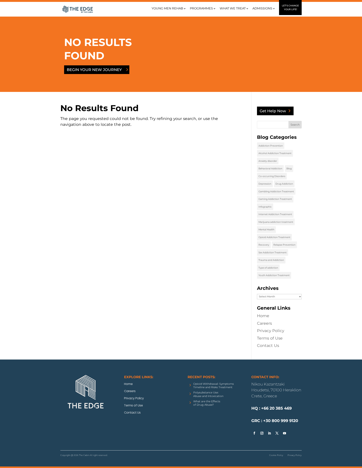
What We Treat (233, 8)
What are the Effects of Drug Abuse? (206, 403)
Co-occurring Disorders (271, 176)
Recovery (263, 244)
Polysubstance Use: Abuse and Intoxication (208, 394)
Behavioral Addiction (270, 168)
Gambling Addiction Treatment (276, 191)
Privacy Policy (270, 330)
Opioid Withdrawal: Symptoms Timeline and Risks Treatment (213, 385)
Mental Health (266, 229)
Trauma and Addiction (271, 260)
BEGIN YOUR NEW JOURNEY (94, 69)
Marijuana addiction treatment (275, 222)
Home (263, 315)
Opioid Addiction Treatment (274, 237)
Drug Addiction (284, 183)
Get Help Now (273, 111)
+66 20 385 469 (256, 449)
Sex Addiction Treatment (272, 252)
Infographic (265, 206)
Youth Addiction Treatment (274, 275)
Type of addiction (268, 267)
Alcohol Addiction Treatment (274, 153)
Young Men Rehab (167, 8)
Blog (289, 168)
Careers (264, 323)
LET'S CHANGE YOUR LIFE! (290, 7)
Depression (264, 183)
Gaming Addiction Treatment (275, 199)
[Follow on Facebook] (254, 433)
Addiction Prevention (270, 145)
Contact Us (268, 345)
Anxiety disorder (267, 161)
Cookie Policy (276, 455)
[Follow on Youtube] (284, 433)
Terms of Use (270, 338)
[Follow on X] (277, 433)
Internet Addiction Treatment (275, 214)
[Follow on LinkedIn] (269, 433)
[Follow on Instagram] (262, 433)
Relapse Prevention (284, 244)
